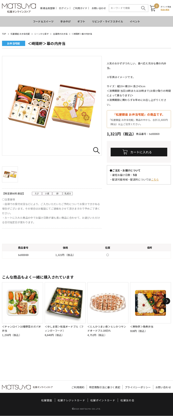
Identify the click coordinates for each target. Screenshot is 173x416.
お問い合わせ (99, 8)
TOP (4, 33)
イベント (135, 21)
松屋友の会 (127, 400)
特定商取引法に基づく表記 (104, 387)
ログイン (64, 8)
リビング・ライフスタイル (107, 21)
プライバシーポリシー (138, 387)
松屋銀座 (46, 400)
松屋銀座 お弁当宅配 (20, 33)
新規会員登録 (47, 8)
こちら (155, 179)
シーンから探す (41, 33)
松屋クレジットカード (71, 400)
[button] (167, 301)
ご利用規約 (77, 387)
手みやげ (65, 21)
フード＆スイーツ (43, 21)
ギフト (81, 21)
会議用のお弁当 (60, 33)
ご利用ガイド (80, 8)
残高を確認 (165, 9)
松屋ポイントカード (102, 400)
